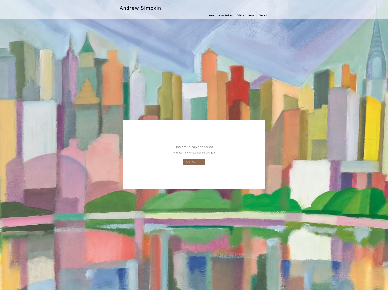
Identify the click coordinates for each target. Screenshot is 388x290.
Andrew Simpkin (140, 8)
